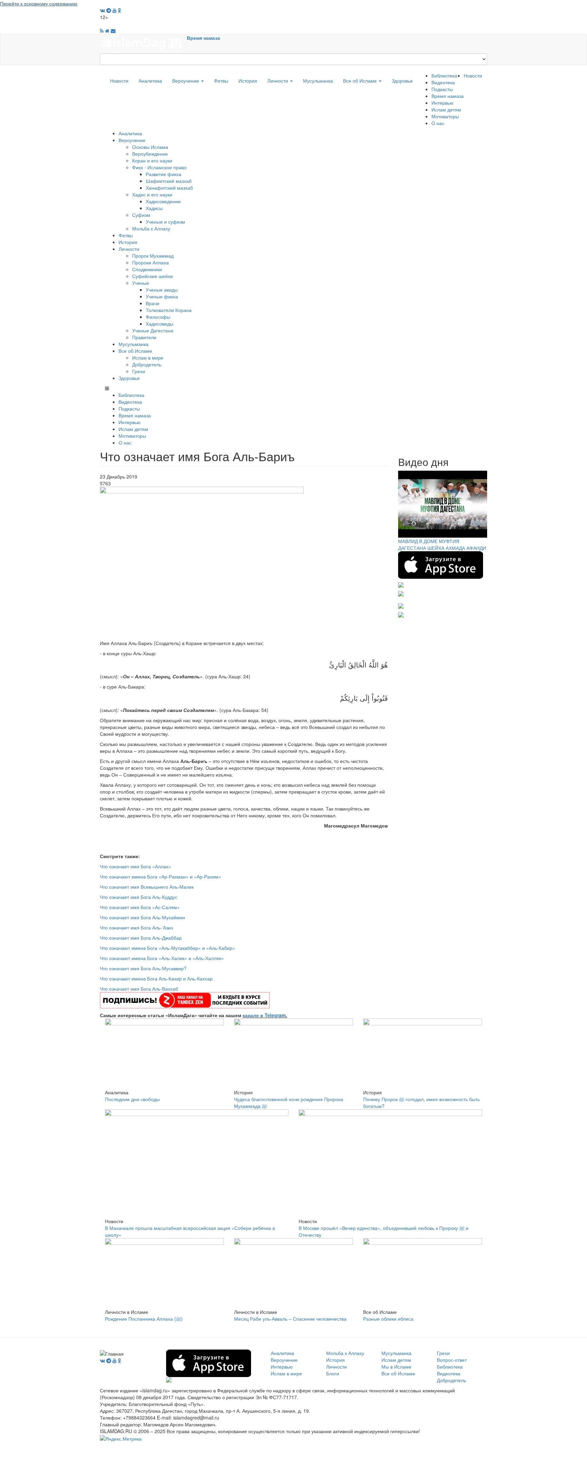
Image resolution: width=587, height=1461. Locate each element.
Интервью (442, 102)
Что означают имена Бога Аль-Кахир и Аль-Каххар (156, 978)
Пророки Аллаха (150, 262)
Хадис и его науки (152, 194)
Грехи (138, 371)
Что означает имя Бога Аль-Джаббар (141, 937)
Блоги (332, 1373)
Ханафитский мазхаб (169, 187)
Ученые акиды (162, 289)
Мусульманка (318, 80)
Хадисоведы (159, 323)
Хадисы (154, 208)
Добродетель (146, 364)
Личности (278, 80)
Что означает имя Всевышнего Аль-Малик (147, 886)
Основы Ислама (150, 146)
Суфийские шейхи (152, 276)
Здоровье (402, 80)
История (247, 80)
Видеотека (443, 82)
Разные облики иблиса (388, 1318)
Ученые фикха (162, 296)
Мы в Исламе (396, 1366)
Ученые (140, 282)
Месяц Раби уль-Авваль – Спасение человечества (290, 1318)
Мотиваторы (445, 116)
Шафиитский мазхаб (169, 180)
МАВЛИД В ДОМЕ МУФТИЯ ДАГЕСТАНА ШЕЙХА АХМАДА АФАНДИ (442, 544)
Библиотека (444, 75)
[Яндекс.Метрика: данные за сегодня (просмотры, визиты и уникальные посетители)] (121, 1438)
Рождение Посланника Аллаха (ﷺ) (144, 1318)
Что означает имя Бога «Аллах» (135, 866)
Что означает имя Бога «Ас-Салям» (140, 907)
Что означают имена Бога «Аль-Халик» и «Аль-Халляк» (162, 958)
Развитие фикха (163, 174)
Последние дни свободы (132, 1099)
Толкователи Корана (169, 310)
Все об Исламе (360, 80)
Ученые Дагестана (152, 330)
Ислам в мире (147, 357)
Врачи (152, 303)
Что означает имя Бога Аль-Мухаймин (142, 917)
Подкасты (442, 89)
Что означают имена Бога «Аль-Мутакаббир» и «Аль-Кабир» (167, 947)
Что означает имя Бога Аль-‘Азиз (136, 927)
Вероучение (186, 80)
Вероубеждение (150, 153)
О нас (437, 123)
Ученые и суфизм (165, 221)
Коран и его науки (152, 160)
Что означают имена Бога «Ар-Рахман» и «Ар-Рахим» (160, 876)
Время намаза (203, 37)
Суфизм (141, 214)
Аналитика (150, 80)
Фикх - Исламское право (159, 167)
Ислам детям (446, 109)
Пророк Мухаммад (153, 255)
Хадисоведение (163, 201)
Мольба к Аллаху (151, 228)
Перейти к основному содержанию (38, 3)
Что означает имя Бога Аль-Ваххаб (139, 988)
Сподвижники (147, 269)
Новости (119, 80)
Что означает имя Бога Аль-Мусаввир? (143, 968)
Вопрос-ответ (452, 1359)
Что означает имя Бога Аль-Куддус (138, 896)
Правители (144, 337)
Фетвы (221, 80)
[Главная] (143, 43)
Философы (158, 316)
